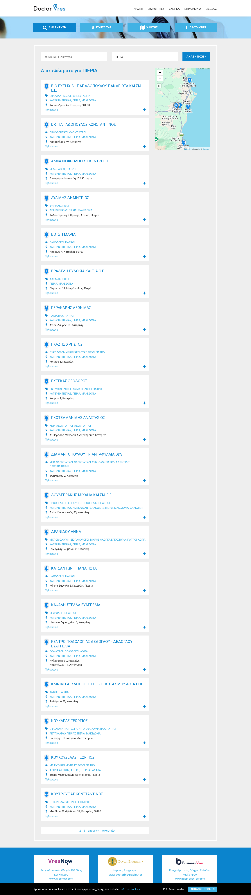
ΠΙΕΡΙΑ (76, 100)
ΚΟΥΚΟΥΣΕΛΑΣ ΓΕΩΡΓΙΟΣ (72, 757)
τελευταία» (109, 830)
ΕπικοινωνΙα (192, 8)
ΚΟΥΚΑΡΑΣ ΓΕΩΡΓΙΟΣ (69, 721)
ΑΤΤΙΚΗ (75, 770)
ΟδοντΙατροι (77, 132)
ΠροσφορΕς (197, 27)
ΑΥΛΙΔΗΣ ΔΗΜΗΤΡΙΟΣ (70, 198)
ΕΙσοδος (211, 8)
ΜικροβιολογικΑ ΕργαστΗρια (108, 539)
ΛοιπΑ (86, 95)
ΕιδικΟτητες (156, 8)
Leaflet (187, 148)
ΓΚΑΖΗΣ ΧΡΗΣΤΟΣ (67, 344)
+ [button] (160, 72)
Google (206, 148)
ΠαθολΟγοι (57, 242)
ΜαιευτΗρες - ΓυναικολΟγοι (67, 765)
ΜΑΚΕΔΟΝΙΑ (89, 100)
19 (46, 757)
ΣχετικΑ (174, 8)
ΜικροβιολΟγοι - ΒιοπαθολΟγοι (69, 539)
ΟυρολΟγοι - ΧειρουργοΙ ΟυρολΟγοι (72, 352)
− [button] (160, 78)
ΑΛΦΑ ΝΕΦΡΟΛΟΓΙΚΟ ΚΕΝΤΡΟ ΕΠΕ (81, 161)
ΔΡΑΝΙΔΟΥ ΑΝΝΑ (66, 531)
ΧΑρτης (152, 27)
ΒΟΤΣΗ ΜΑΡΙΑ (63, 234)
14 (46, 568)
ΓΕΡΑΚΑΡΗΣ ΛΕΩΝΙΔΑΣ (71, 307)
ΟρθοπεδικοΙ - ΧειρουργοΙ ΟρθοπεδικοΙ (74, 503)
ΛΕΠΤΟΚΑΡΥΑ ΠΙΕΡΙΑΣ (63, 733)
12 (46, 494)
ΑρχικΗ (138, 8)
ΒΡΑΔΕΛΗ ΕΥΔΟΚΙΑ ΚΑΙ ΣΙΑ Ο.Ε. (78, 271)
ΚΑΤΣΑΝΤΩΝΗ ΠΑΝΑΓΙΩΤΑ (74, 568)
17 (46, 683)
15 (46, 604)
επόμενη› (93, 830)
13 (46, 531)
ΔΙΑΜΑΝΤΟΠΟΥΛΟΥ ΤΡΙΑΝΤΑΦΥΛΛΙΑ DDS (86, 454)
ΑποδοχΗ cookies (203, 889)
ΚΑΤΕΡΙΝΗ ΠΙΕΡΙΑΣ (60, 100)
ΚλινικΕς (55, 692)
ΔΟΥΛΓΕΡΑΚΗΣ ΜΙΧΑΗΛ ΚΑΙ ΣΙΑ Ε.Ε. (81, 495)
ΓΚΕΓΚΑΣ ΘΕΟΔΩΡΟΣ (69, 381)
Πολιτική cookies (130, 889)
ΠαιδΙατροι (56, 315)
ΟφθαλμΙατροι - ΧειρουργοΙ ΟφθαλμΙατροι (77, 728)
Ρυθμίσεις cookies (173, 889)
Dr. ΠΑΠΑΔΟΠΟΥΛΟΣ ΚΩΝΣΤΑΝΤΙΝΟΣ (83, 124)
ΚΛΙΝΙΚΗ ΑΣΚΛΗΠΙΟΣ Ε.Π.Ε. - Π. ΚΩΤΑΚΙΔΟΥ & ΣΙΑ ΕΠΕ (97, 684)
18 (46, 720)
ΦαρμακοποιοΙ (59, 205)
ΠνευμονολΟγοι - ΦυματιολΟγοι (71, 389)
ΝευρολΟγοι (57, 613)
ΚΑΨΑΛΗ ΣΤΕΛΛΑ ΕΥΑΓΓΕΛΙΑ (75, 605)
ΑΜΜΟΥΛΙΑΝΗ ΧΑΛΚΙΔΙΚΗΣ (88, 507)
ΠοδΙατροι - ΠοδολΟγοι (64, 651)
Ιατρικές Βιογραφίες (125, 872)
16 (46, 641)
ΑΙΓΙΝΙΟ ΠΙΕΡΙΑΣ (59, 210)
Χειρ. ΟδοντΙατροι (61, 425)
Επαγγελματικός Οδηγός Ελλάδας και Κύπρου (61, 874)
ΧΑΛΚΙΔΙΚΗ (136, 507)
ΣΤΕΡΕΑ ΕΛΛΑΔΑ (91, 770)
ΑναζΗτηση (57, 27)
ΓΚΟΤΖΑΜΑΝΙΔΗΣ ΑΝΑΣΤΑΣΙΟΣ (78, 417)
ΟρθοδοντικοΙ (59, 132)
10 (46, 417)
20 (46, 793)
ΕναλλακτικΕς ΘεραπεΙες (66, 95)
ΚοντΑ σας (104, 27)
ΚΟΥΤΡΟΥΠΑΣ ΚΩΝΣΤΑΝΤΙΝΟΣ (77, 794)
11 (46, 454)
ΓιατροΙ (71, 169)
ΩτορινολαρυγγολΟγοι (64, 802)
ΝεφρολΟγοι (57, 169)
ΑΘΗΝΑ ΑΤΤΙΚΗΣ (59, 770)
